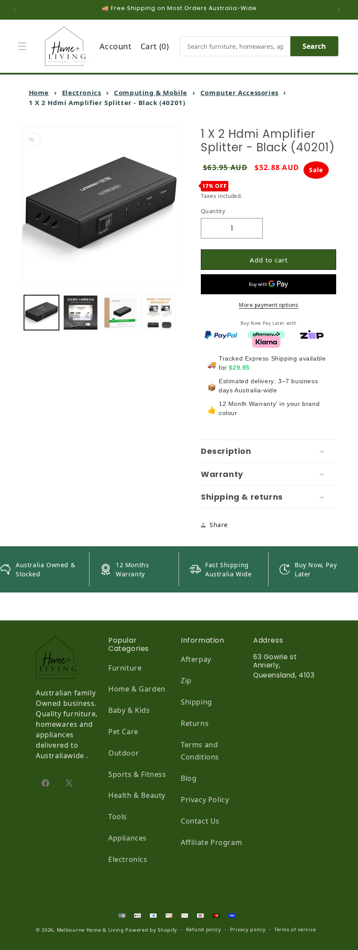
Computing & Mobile (150, 92)
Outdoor (123, 753)
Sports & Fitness (137, 774)
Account (116, 46)
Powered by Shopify (151, 929)
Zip (186, 680)
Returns (195, 723)
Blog (188, 778)
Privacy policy (248, 929)
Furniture (124, 668)
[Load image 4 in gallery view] (158, 312)
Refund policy (203, 929)
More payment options (268, 305)
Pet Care (123, 731)
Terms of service (295, 929)
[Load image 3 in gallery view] (119, 312)
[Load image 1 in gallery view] (41, 312)
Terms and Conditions (200, 751)
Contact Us (200, 821)
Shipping (196, 702)
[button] (24, 46)
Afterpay (196, 659)
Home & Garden (136, 689)
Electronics (81, 92)
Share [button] (219, 525)
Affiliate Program (211, 842)
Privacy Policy (205, 799)
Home (39, 92)
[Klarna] (266, 341)
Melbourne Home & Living (90, 929)
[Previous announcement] (17, 9)
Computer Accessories (239, 92)
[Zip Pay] (311, 334)
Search (314, 46)
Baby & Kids (129, 710)
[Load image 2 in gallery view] (80, 312)
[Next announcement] (341, 9)
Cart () (155, 46)
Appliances (127, 838)
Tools (117, 816)
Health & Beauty (136, 795)
